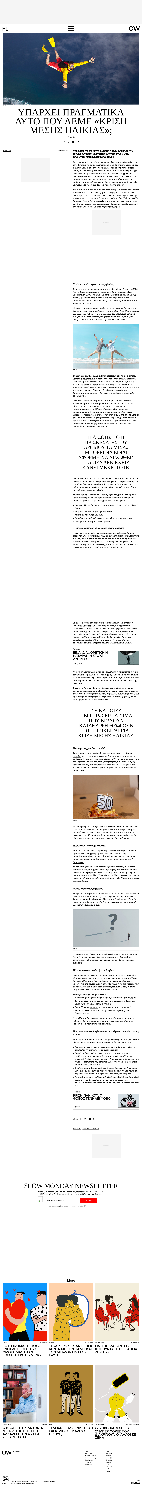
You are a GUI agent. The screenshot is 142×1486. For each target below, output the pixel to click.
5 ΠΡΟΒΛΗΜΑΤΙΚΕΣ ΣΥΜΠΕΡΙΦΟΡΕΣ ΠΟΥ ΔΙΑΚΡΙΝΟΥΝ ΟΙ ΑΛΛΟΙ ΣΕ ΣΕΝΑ (115, 1433)
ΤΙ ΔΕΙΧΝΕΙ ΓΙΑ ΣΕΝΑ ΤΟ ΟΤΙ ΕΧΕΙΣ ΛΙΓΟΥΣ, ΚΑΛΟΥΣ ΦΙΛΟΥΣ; (71, 1431)
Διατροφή (109, 1458)
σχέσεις (94, 1007)
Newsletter (88, 1462)
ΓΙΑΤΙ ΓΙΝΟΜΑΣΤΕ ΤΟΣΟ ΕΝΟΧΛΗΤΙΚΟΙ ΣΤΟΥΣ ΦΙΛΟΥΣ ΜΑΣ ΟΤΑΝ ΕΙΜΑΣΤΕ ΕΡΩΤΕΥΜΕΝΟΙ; (23, 1351)
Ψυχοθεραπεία (99, 1342)
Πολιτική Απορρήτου (91, 1458)
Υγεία (107, 1451)
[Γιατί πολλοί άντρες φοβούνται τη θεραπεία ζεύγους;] (117, 1311)
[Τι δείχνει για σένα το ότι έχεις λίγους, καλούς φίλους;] (71, 1393)
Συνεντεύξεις (7, 1424)
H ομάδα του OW (90, 1455)
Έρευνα (51, 1342)
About (87, 1451)
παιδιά (102, 626)
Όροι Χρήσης (89, 1460)
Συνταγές (109, 1460)
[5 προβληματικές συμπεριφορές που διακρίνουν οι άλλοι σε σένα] (117, 1393)
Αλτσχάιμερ (78, 862)
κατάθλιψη (119, 851)
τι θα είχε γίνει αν (93, 694)
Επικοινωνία (88, 1464)
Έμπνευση (109, 1466)
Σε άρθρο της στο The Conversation (90, 867)
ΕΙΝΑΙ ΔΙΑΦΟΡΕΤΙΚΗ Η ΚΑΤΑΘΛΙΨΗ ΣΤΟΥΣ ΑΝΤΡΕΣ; (90, 656)
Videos (108, 1471)
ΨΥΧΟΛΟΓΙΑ (77, 1128)
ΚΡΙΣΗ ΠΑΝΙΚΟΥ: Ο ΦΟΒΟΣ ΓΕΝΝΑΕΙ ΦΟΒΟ (92, 1097)
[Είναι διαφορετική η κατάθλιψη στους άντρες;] (128, 658)
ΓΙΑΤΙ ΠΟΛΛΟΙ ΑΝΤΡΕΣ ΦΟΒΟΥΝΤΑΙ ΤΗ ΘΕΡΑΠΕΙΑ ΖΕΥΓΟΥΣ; (116, 1349)
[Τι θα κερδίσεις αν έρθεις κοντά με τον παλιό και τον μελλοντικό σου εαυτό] (71, 1311)
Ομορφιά (108, 1462)
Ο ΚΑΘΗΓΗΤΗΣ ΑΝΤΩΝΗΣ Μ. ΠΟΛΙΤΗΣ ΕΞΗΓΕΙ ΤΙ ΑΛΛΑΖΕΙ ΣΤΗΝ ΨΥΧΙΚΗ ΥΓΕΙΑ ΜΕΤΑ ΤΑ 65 (23, 1432)
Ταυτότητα (88, 1453)
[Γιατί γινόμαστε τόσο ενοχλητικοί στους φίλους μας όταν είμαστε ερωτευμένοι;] (25, 1311)
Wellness (108, 1455)
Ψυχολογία (71, 137)
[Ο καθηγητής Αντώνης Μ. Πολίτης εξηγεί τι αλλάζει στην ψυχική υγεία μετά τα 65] (25, 1393)
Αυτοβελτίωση (99, 1424)
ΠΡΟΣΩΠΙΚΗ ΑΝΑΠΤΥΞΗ (90, 1128)
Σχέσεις (5, 1342)
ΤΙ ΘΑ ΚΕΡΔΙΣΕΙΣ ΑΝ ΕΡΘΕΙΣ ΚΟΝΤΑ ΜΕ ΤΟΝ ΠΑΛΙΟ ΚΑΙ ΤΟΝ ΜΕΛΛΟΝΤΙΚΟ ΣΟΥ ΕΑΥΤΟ (71, 1351)
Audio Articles (110, 1469)
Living (107, 1464)
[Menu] (71, 28)
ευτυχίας (77, 756)
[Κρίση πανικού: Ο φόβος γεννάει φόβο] (128, 1101)
